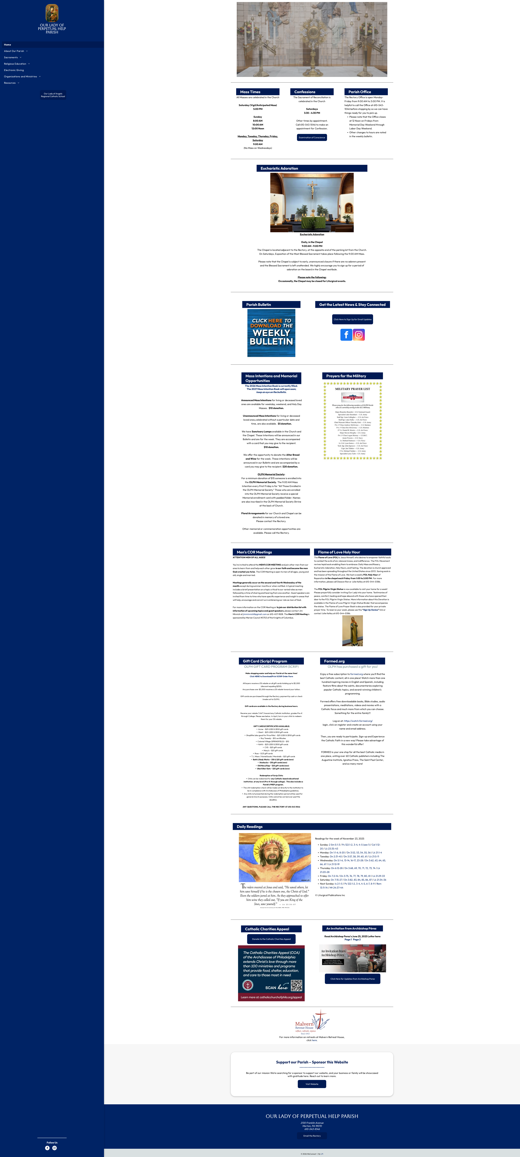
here (314, 1040)
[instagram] (54, 1148)
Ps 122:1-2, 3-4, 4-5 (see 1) (356, 844)
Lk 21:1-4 (377, 852)
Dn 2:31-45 (336, 856)
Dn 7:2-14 (333, 875)
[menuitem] (53, 44)
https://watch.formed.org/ (358, 720)
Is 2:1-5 (338, 883)
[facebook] (47, 1148)
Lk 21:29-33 (379, 875)
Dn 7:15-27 (336, 879)
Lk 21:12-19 (333, 864)
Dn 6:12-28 (337, 868)
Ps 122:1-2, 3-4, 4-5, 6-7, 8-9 (359, 883)
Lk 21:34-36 (380, 879)
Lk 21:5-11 (374, 856)
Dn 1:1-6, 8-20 (337, 852)
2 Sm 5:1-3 (334, 844)
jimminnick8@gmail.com (255, 614)
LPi (322, 1154)
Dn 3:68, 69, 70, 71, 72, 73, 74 (360, 868)
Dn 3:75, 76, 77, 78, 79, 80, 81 (355, 875)
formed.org (356, 674)
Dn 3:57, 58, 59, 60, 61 (355, 856)
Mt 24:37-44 (336, 887)
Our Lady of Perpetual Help (52, 27)
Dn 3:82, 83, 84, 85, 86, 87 (358, 879)
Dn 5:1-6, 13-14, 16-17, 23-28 (348, 860)
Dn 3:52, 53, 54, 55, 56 (359, 852)
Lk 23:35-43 (331, 848)
